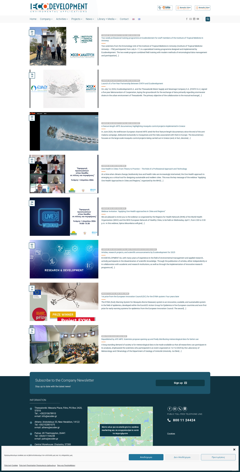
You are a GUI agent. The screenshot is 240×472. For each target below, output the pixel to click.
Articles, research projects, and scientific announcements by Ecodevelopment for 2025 (138, 252)
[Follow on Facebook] (187, 19)
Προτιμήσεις (218, 457)
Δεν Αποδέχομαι (182, 457)
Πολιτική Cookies (11, 465)
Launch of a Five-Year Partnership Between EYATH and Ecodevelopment (132, 83)
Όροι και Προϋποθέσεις (66, 465)
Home (33, 19)
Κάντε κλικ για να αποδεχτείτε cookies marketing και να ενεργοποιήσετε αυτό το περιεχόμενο (120, 430)
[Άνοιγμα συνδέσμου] (59, 8)
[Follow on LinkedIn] (194, 19)
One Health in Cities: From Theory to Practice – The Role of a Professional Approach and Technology (144, 169)
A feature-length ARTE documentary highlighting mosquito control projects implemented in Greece (143, 126)
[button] (234, 449)
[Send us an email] (190, 19)
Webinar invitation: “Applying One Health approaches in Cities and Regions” (133, 211)
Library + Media (106, 19)
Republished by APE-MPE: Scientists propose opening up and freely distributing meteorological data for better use (149, 339)
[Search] (208, 19)
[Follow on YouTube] (198, 19)
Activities (61, 19)
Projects (75, 19)
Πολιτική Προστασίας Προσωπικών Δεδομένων (37, 465)
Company (45, 19)
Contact (124, 19)
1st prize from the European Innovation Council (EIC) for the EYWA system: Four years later (140, 296)
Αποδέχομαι (146, 457)
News (89, 19)
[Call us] (180, 409)
